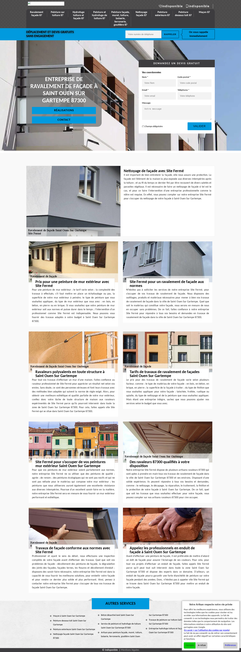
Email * (145, 90)
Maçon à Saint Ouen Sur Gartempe (69, 616)
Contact (64, 120)
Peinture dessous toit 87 (183, 14)
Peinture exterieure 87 (162, 14)
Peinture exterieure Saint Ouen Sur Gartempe (74, 629)
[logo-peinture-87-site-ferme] (46, 4)
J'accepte (189, 645)
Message (146, 103)
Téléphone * (183, 90)
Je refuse (202, 645)
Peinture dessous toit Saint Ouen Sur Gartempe (69, 623)
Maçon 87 (204, 12)
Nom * (145, 77)
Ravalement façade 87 (36, 14)
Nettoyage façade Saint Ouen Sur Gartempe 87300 (73, 636)
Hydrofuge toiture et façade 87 (78, 15)
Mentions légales (130, 650)
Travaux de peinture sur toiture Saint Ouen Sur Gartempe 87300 (168, 622)
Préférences (230, 645)
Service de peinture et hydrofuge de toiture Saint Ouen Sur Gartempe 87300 (121, 626)
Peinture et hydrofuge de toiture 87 (99, 15)
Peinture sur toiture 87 (58, 14)
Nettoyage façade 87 (141, 14)
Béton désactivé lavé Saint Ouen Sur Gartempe (117, 617)
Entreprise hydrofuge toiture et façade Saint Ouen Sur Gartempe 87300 (169, 630)
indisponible (172, 6)
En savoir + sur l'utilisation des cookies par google (206, 630)
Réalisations (64, 110)
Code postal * (184, 77)
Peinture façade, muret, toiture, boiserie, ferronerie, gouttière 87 (120, 18)
